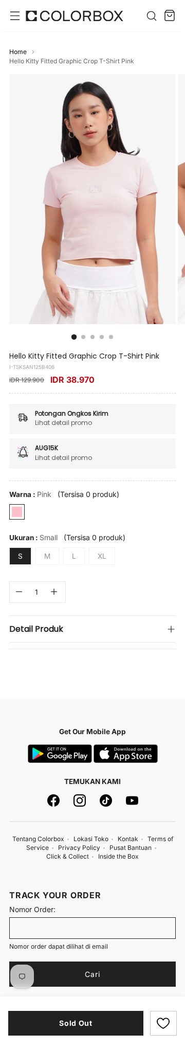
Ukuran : (33, 537)
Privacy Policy (79, 847)
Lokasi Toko (90, 839)
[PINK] (17, 512)
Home (18, 52)
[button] (163, 1023)
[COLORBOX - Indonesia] (74, 16)
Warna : (30, 494)
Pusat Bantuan (130, 847)
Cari (92, 974)
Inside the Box (118, 856)
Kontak (128, 839)
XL (102, 556)
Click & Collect (67, 856)
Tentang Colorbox (38, 839)
